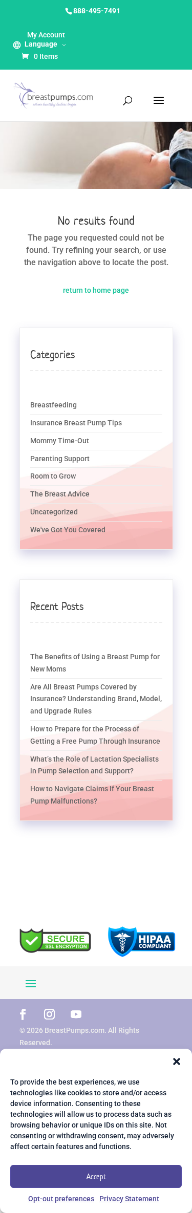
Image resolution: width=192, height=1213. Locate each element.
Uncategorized (54, 512)
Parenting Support (60, 458)
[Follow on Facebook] (23, 1014)
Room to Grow (53, 476)
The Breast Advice (60, 494)
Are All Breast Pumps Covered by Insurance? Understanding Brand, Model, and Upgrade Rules (96, 699)
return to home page (96, 290)
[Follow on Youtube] (76, 1014)
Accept (96, 1176)
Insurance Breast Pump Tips (76, 423)
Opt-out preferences (61, 1199)
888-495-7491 (96, 11)
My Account (46, 34)
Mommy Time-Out (59, 441)
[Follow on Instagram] (49, 1014)
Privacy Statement (129, 1199)
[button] (177, 1061)
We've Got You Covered (67, 530)
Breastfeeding (53, 405)
